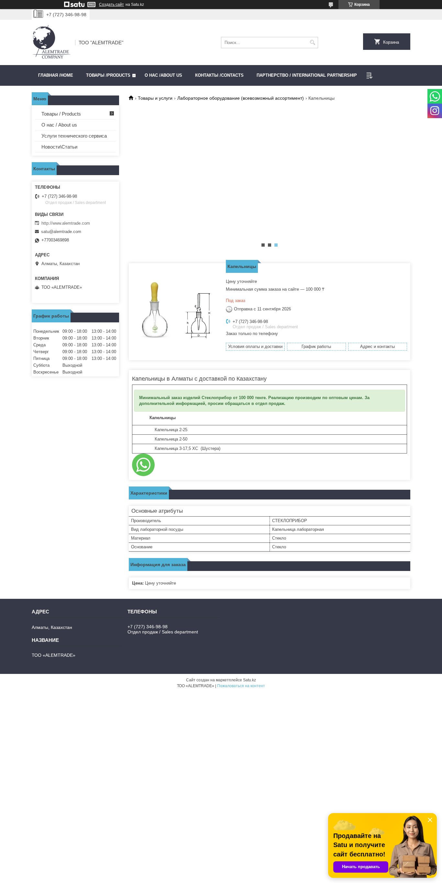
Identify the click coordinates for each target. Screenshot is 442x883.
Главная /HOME (55, 75)
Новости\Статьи (59, 147)
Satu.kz (249, 680)
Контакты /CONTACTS (219, 75)
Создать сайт (111, 4)
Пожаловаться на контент (241, 686)
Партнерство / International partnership (307, 75)
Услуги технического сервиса (74, 136)
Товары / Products (61, 114)
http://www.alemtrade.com (65, 223)
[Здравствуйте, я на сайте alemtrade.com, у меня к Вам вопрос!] (143, 464)
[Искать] (312, 42)
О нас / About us (59, 125)
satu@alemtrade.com (61, 231)
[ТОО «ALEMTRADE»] (51, 42)
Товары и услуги (155, 98)
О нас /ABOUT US (163, 75)
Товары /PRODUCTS (108, 75)
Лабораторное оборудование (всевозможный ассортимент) (240, 98)
